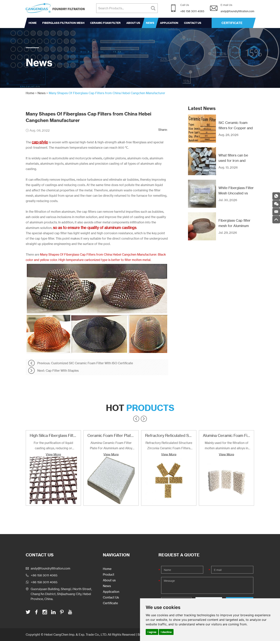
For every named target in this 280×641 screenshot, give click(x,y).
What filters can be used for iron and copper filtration (233, 160)
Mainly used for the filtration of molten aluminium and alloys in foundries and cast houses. (226, 446)
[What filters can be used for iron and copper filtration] (202, 161)
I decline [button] (166, 632)
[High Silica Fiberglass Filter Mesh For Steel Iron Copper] (53, 480)
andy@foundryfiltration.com (237, 11)
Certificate (110, 603)
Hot (140, 408)
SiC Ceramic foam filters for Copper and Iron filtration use (235, 127)
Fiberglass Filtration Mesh (63, 23)
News (150, 23)
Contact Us (192, 23)
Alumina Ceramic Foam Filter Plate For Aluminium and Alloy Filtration (111, 446)
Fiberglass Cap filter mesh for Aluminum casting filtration (234, 225)
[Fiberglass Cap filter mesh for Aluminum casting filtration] (202, 226)
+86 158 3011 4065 (44, 582)
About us (133, 23)
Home (33, 23)
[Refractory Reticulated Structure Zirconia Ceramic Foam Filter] (168, 480)
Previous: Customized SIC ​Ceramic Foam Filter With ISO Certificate (85, 363)
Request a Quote (179, 555)
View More (53, 454)
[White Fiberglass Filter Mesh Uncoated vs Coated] (202, 194)
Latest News (202, 108)
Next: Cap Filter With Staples (58, 370)
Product (108, 574)
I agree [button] (152, 632)
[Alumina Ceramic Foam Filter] (226, 480)
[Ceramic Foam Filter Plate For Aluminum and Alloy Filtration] (111, 480)
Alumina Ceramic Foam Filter (228, 435)
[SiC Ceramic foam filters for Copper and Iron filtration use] (202, 129)
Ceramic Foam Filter (105, 23)
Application (169, 23)
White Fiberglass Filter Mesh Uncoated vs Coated (236, 193)
